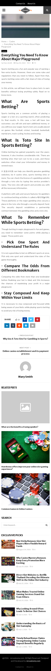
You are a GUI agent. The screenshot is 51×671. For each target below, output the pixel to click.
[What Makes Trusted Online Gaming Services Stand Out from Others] (8, 594)
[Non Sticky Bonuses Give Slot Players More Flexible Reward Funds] (8, 544)
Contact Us (20, 3)
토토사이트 (8, 171)
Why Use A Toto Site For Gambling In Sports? (25, 339)
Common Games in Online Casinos (16, 509)
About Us (31, 3)
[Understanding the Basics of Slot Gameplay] (8, 626)
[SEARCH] (46, 525)
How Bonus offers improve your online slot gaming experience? (24, 467)
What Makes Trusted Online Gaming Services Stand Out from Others (30, 594)
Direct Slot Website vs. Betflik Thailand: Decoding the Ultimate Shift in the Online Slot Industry (32, 577)
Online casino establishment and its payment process (26, 352)
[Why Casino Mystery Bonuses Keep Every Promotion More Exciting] (8, 561)
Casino (4, 51)
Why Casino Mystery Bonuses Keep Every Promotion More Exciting (31, 560)
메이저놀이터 (43, 197)
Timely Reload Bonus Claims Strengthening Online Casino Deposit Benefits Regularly (31, 641)
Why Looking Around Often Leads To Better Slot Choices (31, 610)
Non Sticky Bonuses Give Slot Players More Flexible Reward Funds (31, 543)
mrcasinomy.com (33, 661)
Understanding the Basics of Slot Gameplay (30, 624)
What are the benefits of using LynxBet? (19, 427)
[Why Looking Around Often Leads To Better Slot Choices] (8, 611)
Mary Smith (8, 63)
